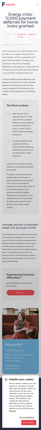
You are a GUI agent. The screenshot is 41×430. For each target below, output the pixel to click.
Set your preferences (26, 417)
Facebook (21, 34)
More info (12, 411)
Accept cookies (28, 422)
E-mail (20, 37)
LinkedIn (32, 34)
